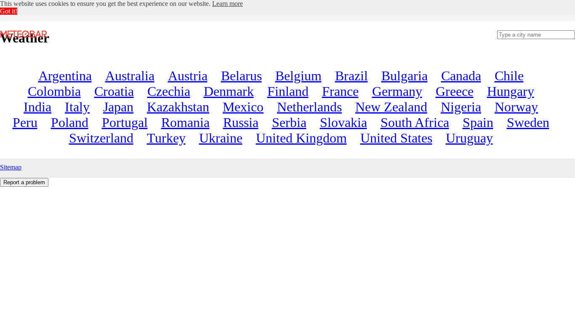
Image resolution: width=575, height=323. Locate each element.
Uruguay (469, 138)
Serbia (289, 122)
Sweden (528, 122)
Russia (240, 122)
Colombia (54, 91)
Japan (118, 106)
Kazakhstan (178, 106)
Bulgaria (404, 75)
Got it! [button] (8, 11)
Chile (509, 75)
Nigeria (461, 106)
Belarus (241, 75)
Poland (69, 122)
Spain (478, 122)
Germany (397, 91)
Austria (188, 75)
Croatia (114, 91)
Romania (185, 122)
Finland (288, 91)
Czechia (168, 91)
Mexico (243, 106)
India (37, 106)
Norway (516, 106)
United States (396, 138)
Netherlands (309, 106)
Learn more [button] (227, 3)
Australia (129, 75)
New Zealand (391, 106)
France (340, 91)
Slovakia (343, 122)
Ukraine (220, 138)
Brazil (351, 75)
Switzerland (101, 138)
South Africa (415, 122)
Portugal (125, 122)
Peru (25, 122)
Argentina (65, 75)
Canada (461, 75)
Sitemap (10, 167)
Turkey (166, 138)
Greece (455, 91)
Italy (77, 106)
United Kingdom (301, 138)
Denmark (229, 91)
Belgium (298, 75)
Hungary (510, 91)
